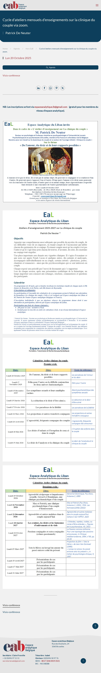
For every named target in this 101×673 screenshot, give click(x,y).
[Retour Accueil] (15, 5)
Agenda (52, 67)
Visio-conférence (11, 75)
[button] (97, 5)
